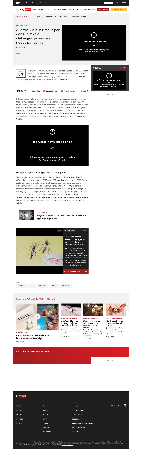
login (123, 3)
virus (54, 286)
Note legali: (74, 406)
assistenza (108, 442)
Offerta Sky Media (78, 427)
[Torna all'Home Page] (25, 9)
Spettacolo (103, 9)
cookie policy (76, 415)
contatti (115, 442)
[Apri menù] (17, 9)
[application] (22, 91)
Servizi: (45, 406)
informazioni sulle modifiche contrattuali (76, 442)
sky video (19, 419)
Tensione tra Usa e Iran (64, 9)
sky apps (46, 415)
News (38, 17)
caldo (49, 9)
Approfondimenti (49, 17)
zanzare (42, 286)
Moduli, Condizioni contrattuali (43, 442)
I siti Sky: (18, 406)
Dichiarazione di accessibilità (82, 423)
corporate (75, 431)
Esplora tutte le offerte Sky (36, 3)
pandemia (66, 286)
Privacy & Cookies (58, 442)
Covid (83, 17)
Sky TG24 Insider (118, 9)
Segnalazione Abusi (67, 445)
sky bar (46, 423)
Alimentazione (63, 17)
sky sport (19, 410)
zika (32, 286)
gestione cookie (77, 410)
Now (45, 419)
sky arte (19, 423)
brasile (21, 286)
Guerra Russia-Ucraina (85, 9)
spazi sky (46, 427)
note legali (75, 419)
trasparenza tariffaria (98, 442)
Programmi (47, 431)
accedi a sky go (117, 405)
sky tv (45, 410)
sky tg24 (19, 415)
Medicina (75, 17)
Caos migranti (39, 9)
